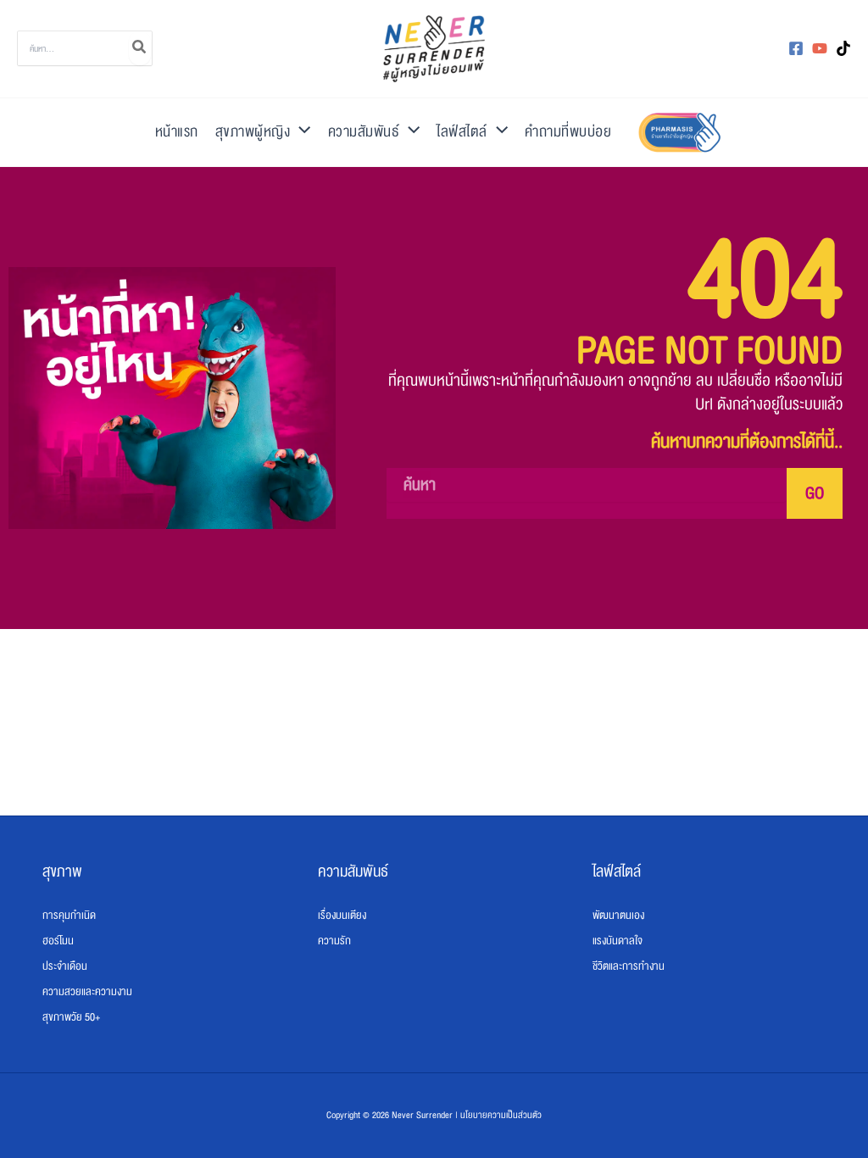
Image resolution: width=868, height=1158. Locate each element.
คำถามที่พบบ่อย (568, 132)
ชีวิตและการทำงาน (629, 966)
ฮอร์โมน (58, 941)
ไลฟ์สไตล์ (462, 132)
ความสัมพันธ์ (364, 132)
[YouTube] (819, 48)
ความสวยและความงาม (87, 992)
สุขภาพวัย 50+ (71, 1017)
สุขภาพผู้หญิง (253, 132)
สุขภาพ (62, 871)
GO (814, 493)
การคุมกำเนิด (69, 915)
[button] (300, 132)
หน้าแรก (176, 132)
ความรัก (334, 941)
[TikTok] (843, 48)
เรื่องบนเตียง (342, 915)
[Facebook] (796, 48)
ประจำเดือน (64, 966)
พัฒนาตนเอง (618, 915)
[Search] (140, 48)
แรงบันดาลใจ (618, 941)
